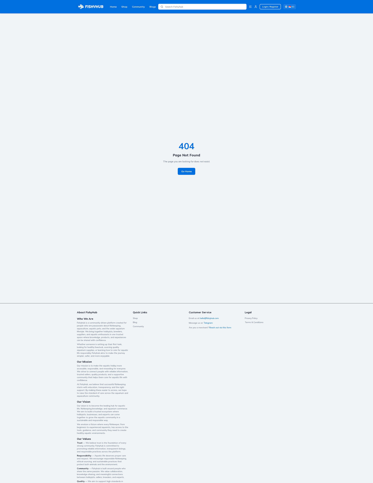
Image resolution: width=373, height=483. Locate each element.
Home (113, 6)
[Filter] (250, 6)
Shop (124, 6)
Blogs (152, 6)
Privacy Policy (251, 318)
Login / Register (270, 6)
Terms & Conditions (254, 322)
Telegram (208, 323)
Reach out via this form (220, 327)
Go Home (186, 171)
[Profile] (255, 6)
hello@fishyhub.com (209, 318)
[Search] (162, 6)
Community (138, 6)
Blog (135, 322)
